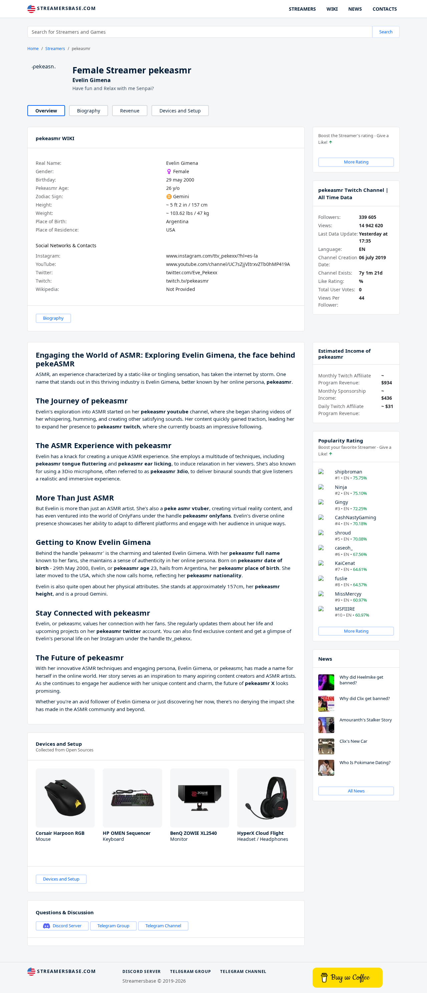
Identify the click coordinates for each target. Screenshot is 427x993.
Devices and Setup (180, 110)
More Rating (356, 162)
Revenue (129, 110)
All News (356, 791)
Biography (88, 110)
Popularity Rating (340, 440)
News (325, 658)
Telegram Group (113, 926)
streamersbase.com (65, 8)
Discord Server (67, 926)
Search (386, 32)
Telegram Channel (163, 926)
